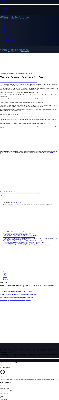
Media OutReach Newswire (12, 40)
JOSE (7, 191)
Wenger (15, 191)
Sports (4, 30)
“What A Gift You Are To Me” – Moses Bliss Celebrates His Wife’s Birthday (20, 243)
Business (5, 23)
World (7, 41)
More (4, 32)
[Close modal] (0, 385)
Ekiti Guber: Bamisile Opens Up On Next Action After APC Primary (16, 297)
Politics (4, 28)
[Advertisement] (29, 63)
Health (7, 36)
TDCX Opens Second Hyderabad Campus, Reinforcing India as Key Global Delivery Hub (23, 242)
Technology (5, 31)
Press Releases (9, 39)
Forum (4, 10)
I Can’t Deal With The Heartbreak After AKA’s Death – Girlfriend (16, 291)
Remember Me (5, 398)
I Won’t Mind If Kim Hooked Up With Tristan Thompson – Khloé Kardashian (20, 235)
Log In (2, 396)
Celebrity (5, 24)
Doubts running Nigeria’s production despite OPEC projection (15, 300)
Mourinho (11, 191)
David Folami (8, 80)
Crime (4, 26)
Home (4, 22)
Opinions (8, 37)
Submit (15, 362)
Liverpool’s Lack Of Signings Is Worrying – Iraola (14, 231)
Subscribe (2, 45)
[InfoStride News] (14, 19)
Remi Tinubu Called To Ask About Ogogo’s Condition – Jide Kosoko (19, 233)
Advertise (5, 6)
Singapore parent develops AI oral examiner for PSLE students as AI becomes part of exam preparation (26, 244)
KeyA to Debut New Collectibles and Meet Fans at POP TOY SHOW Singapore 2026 (22, 241)
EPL (5, 191)
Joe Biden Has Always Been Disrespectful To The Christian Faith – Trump (18, 294)
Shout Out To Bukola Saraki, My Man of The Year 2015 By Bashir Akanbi (27, 286)
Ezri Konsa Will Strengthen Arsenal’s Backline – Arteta (15, 234)
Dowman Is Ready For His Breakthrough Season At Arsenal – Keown (19, 237)
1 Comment (18, 80)
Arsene (1, 191)
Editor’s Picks (9, 35)
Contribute (5, 8)
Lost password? (3, 399)
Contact (4, 12)
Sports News (2, 80)
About (4, 5)
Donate (4, 9)
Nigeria (4, 27)
